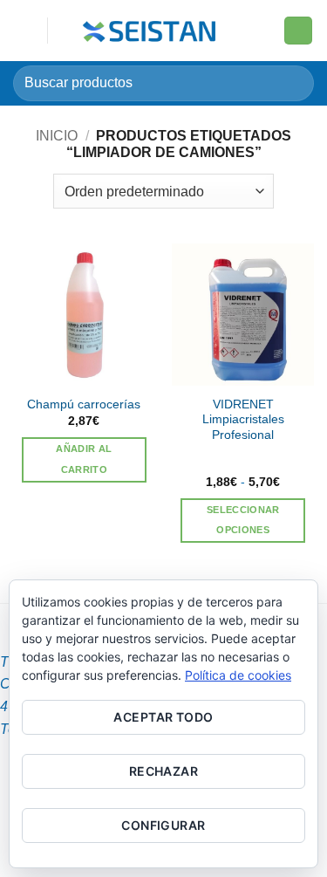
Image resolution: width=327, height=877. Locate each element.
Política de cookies (238, 675)
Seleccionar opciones (243, 520)
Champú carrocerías (83, 404)
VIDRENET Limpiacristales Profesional (243, 420)
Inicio (57, 135)
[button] (23, 30)
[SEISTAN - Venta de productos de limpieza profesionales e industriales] (151, 30)
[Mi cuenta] (262, 30)
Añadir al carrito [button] (84, 459)
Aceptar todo (163, 716)
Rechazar (163, 771)
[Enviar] (293, 83)
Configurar (163, 825)
